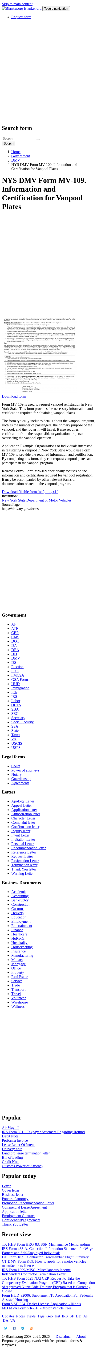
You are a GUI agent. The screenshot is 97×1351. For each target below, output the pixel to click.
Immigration (20, 688)
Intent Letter (20, 835)
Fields (31, 1316)
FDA (15, 671)
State (15, 731)
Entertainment (21, 926)
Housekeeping (22, 947)
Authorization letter (25, 814)
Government (20, 156)
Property (17, 972)
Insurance (18, 951)
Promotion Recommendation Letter (28, 1203)
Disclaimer (64, 1336)
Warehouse (19, 1002)
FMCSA (17, 675)
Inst (57, 1316)
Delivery (17, 913)
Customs (17, 909)
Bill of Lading (12, 1157)
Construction (20, 904)
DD (14, 654)
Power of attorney (15, 1199)
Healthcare (19, 934)
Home (15, 152)
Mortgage (18, 964)
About (81, 1336)
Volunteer (18, 998)
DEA (15, 650)
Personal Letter (22, 844)
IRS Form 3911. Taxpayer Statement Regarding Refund (43, 1132)
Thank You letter (23, 869)
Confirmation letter (25, 827)
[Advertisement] (48, 71)
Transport (18, 989)
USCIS (16, 743)
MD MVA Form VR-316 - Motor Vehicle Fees (36, 1308)
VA (13, 739)
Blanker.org (32, 8)
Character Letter (23, 818)
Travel (16, 994)
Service (16, 981)
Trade (15, 985)
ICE (14, 692)
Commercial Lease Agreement (24, 1207)
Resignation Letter (25, 861)
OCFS (16, 705)
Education (18, 917)
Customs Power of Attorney (22, 1166)
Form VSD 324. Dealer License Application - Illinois (41, 1304)
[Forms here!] (13, 8)
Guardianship (21, 779)
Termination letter (24, 865)
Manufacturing (22, 955)
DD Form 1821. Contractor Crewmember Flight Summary (45, 1257)
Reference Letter (23, 852)
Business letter (12, 1194)
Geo (49, 1316)
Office (16, 968)
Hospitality (19, 943)
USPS (15, 748)
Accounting (20, 896)
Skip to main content (17, 4)
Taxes (15, 735)
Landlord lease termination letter (26, 1153)
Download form (14, 396)
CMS (15, 637)
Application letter (24, 810)
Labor (15, 701)
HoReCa (17, 938)
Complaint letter (23, 822)
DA (14, 645)
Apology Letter (22, 801)
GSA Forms (20, 680)
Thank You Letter (15, 1224)
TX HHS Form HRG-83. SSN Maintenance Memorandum (46, 1244)
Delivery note (12, 1149)
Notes (20, 1316)
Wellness (17, 1006)
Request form (21, 17)
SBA (15, 709)
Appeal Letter (21, 805)
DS (13, 662)
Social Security (22, 722)
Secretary (18, 718)
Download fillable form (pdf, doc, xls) (30, 492)
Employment (20, 921)
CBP (15, 633)
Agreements (20, 783)
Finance (17, 930)
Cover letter (10, 1190)
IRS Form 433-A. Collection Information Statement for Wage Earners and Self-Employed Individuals (47, 1251)
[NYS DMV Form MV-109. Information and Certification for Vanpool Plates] (39, 392)
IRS (14, 697)
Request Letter (22, 856)
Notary (16, 774)
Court (15, 766)
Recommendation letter (28, 848)
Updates (8, 1316)
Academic (18, 892)
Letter (6, 1186)
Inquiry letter (20, 831)
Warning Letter (22, 873)
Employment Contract (18, 1216)
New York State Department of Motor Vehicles (36, 500)
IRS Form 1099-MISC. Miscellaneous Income (36, 1270)
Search (8, 143)
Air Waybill (10, 1128)
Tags (40, 1316)
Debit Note (10, 1136)
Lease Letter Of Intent (18, 1145)
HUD (15, 684)
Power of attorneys (25, 770)
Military (17, 960)
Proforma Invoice (15, 1140)
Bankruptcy (20, 900)
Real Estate (19, 977)
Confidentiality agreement (21, 1220)
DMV (15, 160)
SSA (14, 726)
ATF (14, 628)
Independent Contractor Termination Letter (33, 1274)
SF (72, 1316)
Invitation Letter (23, 839)
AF (13, 624)
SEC (14, 714)
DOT (15, 641)
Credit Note (10, 1162)
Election (17, 667)
